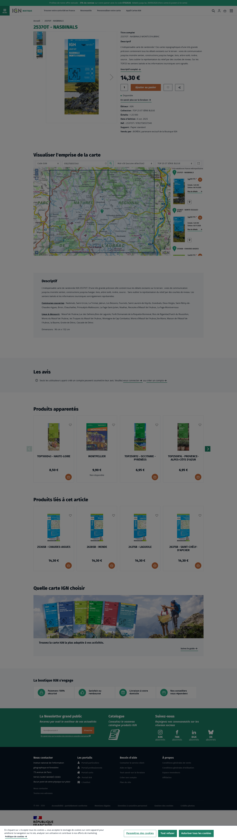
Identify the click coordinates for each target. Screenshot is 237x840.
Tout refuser (167, 833)
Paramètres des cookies (140, 833)
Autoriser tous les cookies (196, 833)
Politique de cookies (14, 836)
